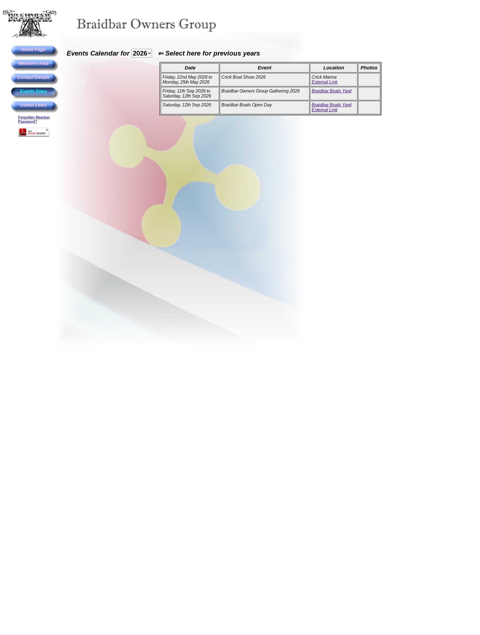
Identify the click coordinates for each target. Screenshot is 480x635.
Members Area (33, 63)
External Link (325, 82)
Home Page (33, 49)
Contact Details (33, 77)
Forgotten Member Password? (34, 119)
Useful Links (33, 105)
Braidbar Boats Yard (331, 91)
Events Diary (33, 91)
